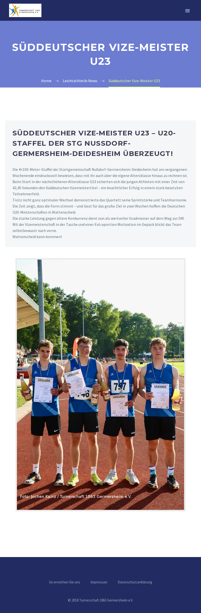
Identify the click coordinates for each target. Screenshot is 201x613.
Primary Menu (187, 10)
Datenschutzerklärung (135, 582)
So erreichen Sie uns (64, 582)
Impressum (98, 582)
